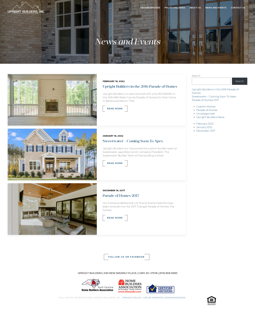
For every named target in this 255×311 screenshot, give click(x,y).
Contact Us (238, 7)
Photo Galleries (175, 7)
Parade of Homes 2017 (121, 196)
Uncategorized (205, 113)
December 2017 (205, 130)
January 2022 (204, 127)
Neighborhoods (150, 7)
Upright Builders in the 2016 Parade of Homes (140, 87)
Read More (115, 108)
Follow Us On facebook (126, 257)
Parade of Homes (206, 110)
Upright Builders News (210, 117)
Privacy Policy (132, 297)
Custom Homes (205, 106)
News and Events (215, 7)
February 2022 (205, 123)
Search (196, 75)
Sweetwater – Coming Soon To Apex (133, 141)
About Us (195, 7)
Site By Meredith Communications (164, 297)
